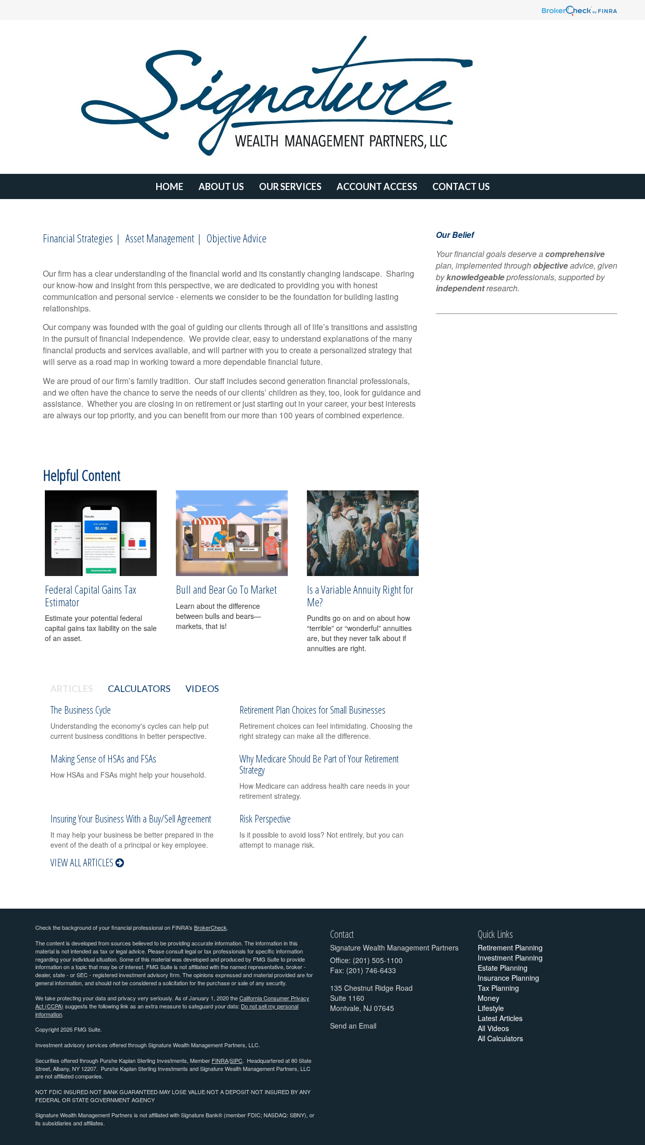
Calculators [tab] (139, 688)
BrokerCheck (210, 927)
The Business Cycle (80, 710)
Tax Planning (498, 988)
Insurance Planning (508, 978)
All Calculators (500, 1038)
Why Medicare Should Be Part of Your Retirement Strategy (319, 764)
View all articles (82, 862)
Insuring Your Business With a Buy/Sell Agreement (130, 818)
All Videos (493, 1028)
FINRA (220, 1060)
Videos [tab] (202, 688)
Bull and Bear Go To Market (226, 589)
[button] (221, 186)
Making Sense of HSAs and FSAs (103, 759)
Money (488, 998)
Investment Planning (510, 957)
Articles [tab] (71, 688)
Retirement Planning (510, 947)
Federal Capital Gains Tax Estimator (90, 595)
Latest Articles (500, 1018)
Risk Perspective (265, 818)
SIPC (236, 1060)
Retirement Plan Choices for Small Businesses (312, 710)
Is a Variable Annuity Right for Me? (360, 595)
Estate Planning (503, 968)
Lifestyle (491, 1008)
